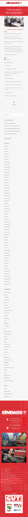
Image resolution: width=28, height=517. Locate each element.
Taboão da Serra (7, 375)
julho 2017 (6, 237)
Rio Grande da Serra (8, 359)
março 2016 (6, 268)
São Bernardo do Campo (9, 367)
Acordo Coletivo (7, 292)
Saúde (5, 370)
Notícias (5, 349)
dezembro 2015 (7, 276)
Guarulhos (6, 323)
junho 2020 (6, 177)
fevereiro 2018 (7, 221)
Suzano (5, 372)
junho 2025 (6, 151)
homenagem (6, 326)
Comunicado (6, 307)
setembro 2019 (7, 198)
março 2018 (6, 219)
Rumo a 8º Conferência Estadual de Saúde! (12, 131)
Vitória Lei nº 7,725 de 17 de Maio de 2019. (12, 125)
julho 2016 (6, 260)
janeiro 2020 (6, 190)
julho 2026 (6, 146)
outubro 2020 (7, 175)
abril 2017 (6, 245)
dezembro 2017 (7, 224)
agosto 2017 (6, 234)
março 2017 (6, 247)
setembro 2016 (7, 255)
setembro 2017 (7, 232)
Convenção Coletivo (8, 310)
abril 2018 (6, 216)
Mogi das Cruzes (7, 344)
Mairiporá (6, 339)
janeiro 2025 (6, 164)
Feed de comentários (8, 394)
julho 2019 (6, 203)
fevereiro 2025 (7, 162)
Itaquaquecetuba (7, 333)
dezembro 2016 (7, 250)
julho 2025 (6, 149)
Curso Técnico (7, 313)
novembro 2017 (7, 227)
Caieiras (5, 305)
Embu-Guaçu (6, 318)
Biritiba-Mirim (6, 300)
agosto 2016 (6, 258)
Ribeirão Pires (7, 357)
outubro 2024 (6, 169)
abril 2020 (6, 182)
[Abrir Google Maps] (14, 425)
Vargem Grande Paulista (8, 380)
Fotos (5, 320)
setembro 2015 (7, 284)
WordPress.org (7, 396)
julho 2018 (6, 214)
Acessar (5, 388)
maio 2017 (6, 242)
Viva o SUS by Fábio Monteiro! (10, 123)
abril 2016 (6, 266)
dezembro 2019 (7, 193)
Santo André (6, 365)
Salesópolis (6, 362)
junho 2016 (6, 263)
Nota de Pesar (7, 346)
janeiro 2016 (6, 273)
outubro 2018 (6, 206)
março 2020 (6, 185)
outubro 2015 (6, 281)
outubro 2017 (6, 229)
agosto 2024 (6, 172)
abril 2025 (6, 156)
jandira (5, 336)
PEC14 (5, 354)
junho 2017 (6, 240)
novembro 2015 (7, 279)
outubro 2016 (6, 253)
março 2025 (6, 159)
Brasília (5, 302)
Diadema (6, 315)
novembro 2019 (7, 195)
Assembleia (6, 297)
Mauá (5, 341)
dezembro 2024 (7, 167)
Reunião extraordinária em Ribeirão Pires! (12, 128)
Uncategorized (7, 378)
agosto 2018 (6, 211)
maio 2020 (6, 180)
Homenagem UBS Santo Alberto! (10, 133)
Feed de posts (7, 391)
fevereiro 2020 (7, 188)
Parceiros (6, 352)
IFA (4, 328)
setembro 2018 (7, 208)
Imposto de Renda (7, 331)
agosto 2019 (6, 201)
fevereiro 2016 (7, 271)
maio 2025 (6, 154)
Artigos (5, 294)
